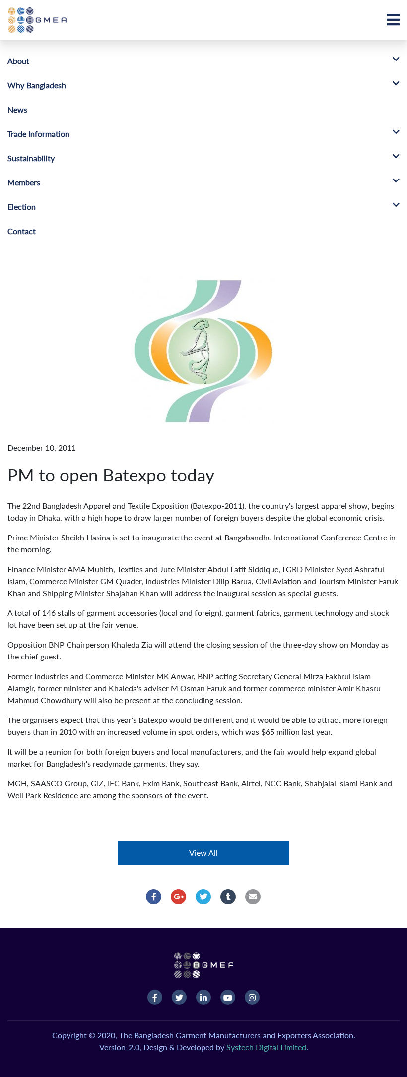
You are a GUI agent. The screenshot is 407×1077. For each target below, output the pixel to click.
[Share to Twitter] (203, 896)
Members (23, 182)
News (17, 109)
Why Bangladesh (36, 85)
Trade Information (38, 133)
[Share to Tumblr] (228, 896)
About (18, 60)
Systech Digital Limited (266, 1047)
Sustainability (31, 158)
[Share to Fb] (154, 896)
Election (21, 206)
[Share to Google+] (179, 896)
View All (203, 852)
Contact (21, 231)
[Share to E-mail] (253, 896)
